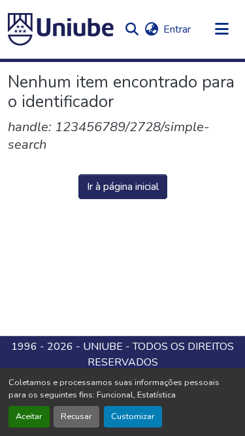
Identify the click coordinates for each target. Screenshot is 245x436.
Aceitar (29, 416)
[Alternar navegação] (222, 29)
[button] (61, 29)
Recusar (76, 416)
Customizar (133, 416)
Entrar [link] (177, 29)
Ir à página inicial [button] (123, 186)
